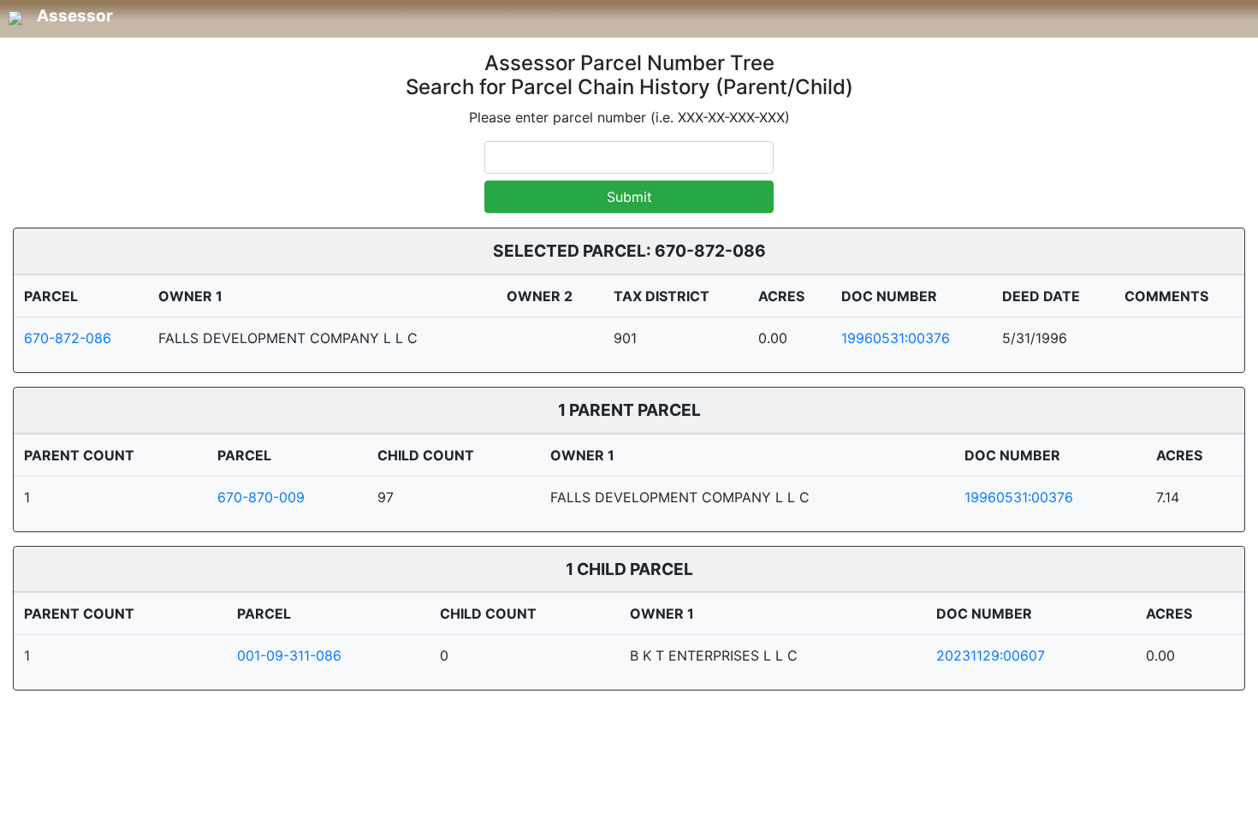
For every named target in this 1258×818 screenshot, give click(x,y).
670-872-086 (67, 338)
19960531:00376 (895, 338)
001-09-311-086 (289, 655)
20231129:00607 (990, 655)
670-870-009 (261, 497)
